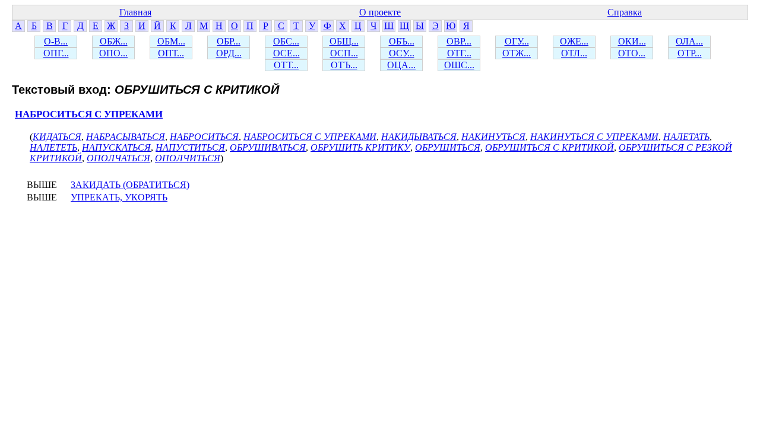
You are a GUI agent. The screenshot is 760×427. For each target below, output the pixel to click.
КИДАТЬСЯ (57, 137)
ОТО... (631, 53)
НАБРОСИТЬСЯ (204, 137)
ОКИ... (632, 41)
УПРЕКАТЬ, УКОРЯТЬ (119, 197)
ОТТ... (286, 65)
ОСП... (344, 53)
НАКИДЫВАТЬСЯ (419, 137)
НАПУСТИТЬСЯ (190, 147)
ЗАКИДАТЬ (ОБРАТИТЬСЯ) (130, 185)
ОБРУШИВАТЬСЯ (268, 147)
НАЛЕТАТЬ (686, 137)
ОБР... (228, 41)
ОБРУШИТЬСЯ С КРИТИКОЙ (549, 147)
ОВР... (458, 41)
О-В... (56, 41)
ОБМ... (171, 41)
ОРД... (229, 53)
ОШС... (459, 65)
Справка (624, 12)
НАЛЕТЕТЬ (53, 147)
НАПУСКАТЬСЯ (116, 147)
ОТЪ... (344, 65)
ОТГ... (459, 53)
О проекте (380, 12)
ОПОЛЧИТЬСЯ (187, 158)
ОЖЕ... (574, 41)
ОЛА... (689, 41)
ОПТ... (171, 53)
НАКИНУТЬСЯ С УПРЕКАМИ (594, 137)
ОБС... (286, 41)
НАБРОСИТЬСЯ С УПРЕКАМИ (89, 114)
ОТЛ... (574, 53)
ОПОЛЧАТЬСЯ (118, 158)
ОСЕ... (286, 53)
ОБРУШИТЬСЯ (447, 147)
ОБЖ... (114, 41)
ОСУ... (401, 53)
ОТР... (689, 53)
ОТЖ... (516, 53)
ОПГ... (56, 53)
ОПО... (113, 53)
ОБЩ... (344, 41)
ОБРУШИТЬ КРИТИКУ (360, 147)
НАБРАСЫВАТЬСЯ (125, 137)
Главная (135, 12)
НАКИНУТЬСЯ (493, 137)
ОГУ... (517, 41)
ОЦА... (401, 65)
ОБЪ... (401, 41)
